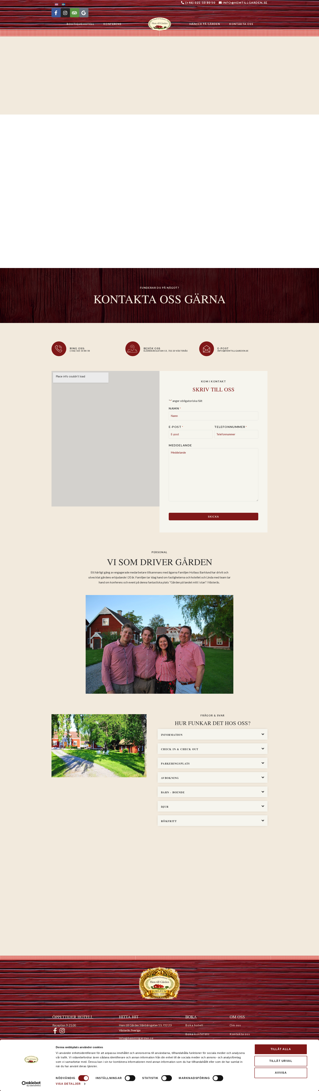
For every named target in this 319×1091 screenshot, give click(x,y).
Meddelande (180, 445)
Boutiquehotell (80, 23)
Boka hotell (194, 1025)
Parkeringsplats (175, 763)
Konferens (112, 23)
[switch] (130, 1078)
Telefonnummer (230, 426)
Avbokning (170, 778)
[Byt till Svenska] (63, 4)
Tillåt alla (281, 1049)
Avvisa (281, 1072)
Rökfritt (169, 821)
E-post (176, 426)
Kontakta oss (241, 23)
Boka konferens (197, 1034)
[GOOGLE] (83, 12)
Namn (175, 408)
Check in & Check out (179, 749)
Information (172, 735)
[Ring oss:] (59, 348)
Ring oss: (77, 348)
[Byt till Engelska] (56, 4)
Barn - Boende (173, 792)
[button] (212, 734)
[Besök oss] (132, 348)
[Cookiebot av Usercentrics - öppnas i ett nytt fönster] (31, 1084)
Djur (165, 807)
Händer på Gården (204, 23)
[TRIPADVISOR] (74, 12)
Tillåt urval (280, 1060)
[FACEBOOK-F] (56, 12)
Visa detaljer (68, 1083)
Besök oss (152, 348)
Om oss (235, 1025)
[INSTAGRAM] (65, 12)
